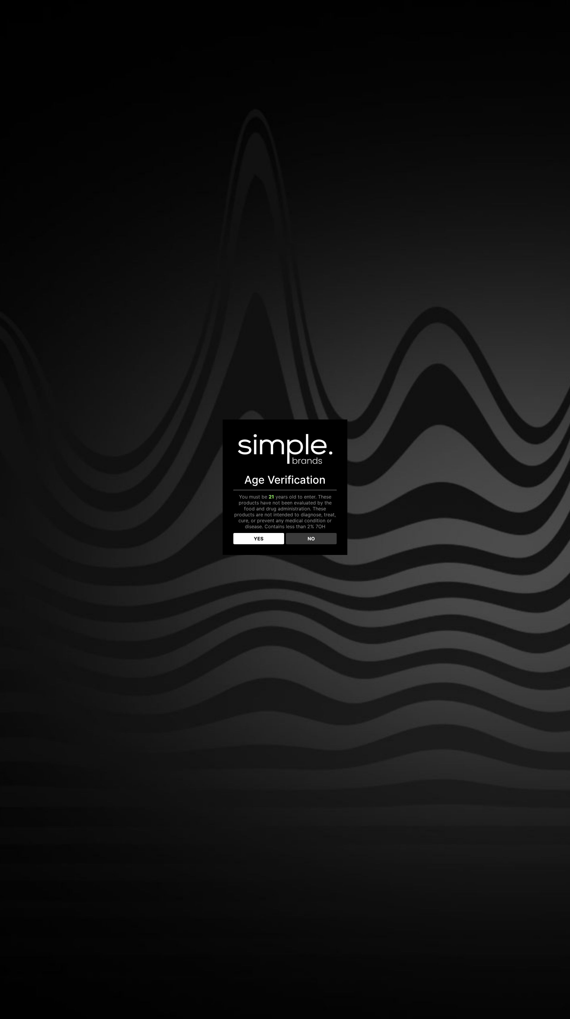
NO (311, 539)
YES (258, 539)
